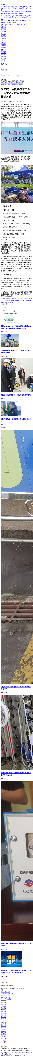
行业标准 (3, 54)
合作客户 (3, 1040)
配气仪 (26, 24)
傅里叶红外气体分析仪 (17, 6)
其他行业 (3, 33)
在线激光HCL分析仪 (16, 13)
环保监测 (3, 29)
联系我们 (3, 60)
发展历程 (3, 1036)
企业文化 (3, 1038)
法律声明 (9, 1056)
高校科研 (3, 28)
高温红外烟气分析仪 (14, 8)
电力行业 (3, 42)
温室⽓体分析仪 (16, 17)
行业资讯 (3, 53)
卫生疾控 (3, 45)
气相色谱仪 (23, 20)
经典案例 (3, 35)
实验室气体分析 (5, 20)
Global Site (4, 63)
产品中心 (3, 4)
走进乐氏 (3, 58)
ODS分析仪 (23, 15)
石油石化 (3, 31)
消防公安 (3, 47)
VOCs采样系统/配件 (18, 24)
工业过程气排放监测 (7, 11)
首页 (8, 84)
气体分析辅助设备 (6, 24)
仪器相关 (3, 56)
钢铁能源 (3, 44)
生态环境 (3, 38)
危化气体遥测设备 (14, 15)
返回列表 (4, 304)
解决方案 (3, 26)
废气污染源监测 (5, 6)
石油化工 (3, 40)
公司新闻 (3, 51)
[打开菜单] (1, 74)
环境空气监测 (5, 15)
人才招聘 (3, 1042)
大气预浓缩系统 (15, 20)
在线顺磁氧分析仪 (18, 11)
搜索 (18, 75)
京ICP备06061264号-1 (18, 1056)
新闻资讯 (3, 49)
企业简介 (3, 1035)
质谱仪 (14, 22)
